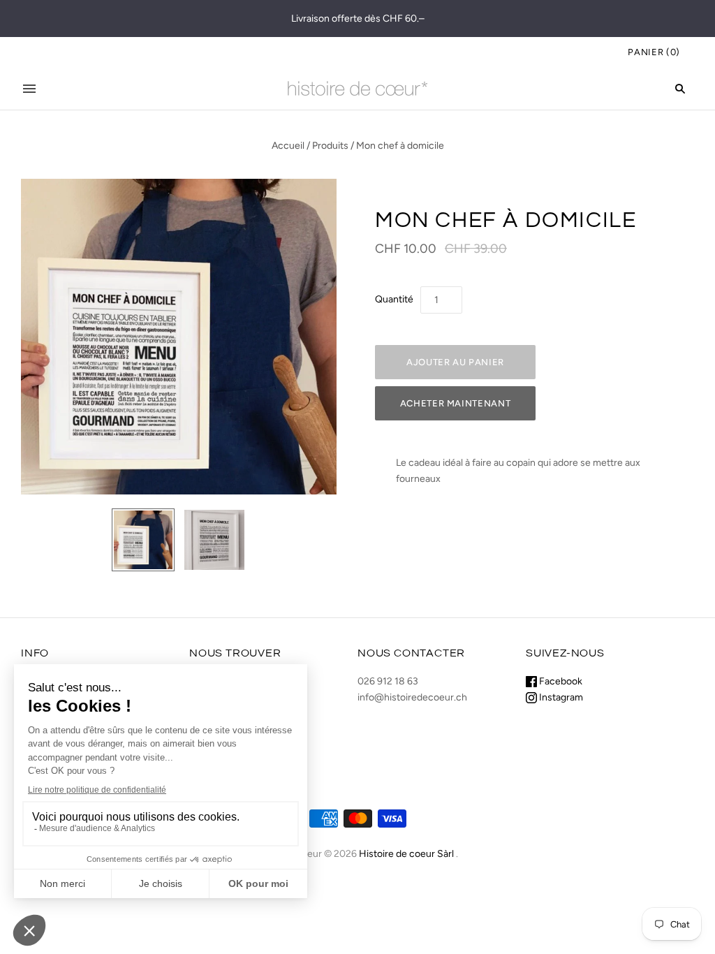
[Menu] (29, 88)
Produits (330, 146)
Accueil (288, 146)
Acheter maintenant (455, 403)
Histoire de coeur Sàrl (406, 854)
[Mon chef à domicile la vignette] (143, 539)
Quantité (394, 299)
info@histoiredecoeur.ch (412, 697)
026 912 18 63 (388, 681)
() (654, 52)
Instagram (560, 697)
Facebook (559, 681)
